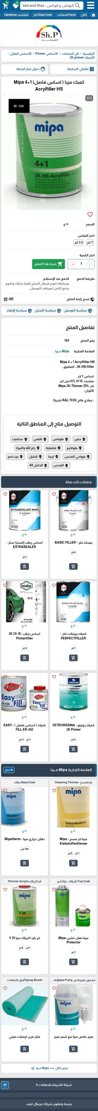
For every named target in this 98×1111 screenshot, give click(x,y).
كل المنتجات (70, 53)
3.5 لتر (79, 242)
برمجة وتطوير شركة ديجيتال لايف (49, 1104)
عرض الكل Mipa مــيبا (49, 1068)
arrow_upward (5, 1085)
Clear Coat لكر (42, 14)
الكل (84, 14)
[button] (15, 5)
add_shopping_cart (73, 566)
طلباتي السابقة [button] (81, 69)
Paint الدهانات (66, 14)
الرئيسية (89, 53)
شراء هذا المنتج (48, 264)
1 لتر (90, 242)
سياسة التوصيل (78, 311)
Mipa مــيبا (62, 351)
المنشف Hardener (16, 14)
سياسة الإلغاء (19, 311)
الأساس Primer (46, 53)
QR (8, 299)
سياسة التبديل (48, 311)
